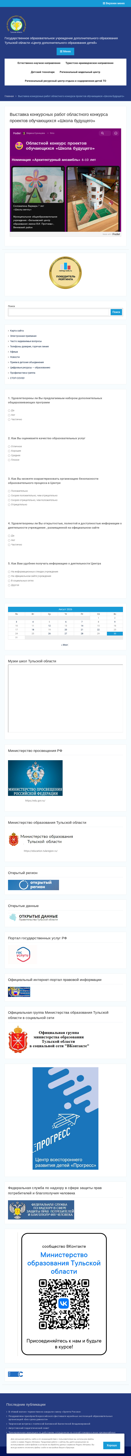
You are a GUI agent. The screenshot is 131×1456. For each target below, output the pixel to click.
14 (82, 626)
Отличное (16, 446)
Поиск (11, 306)
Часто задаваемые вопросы (26, 341)
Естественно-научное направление (39, 63)
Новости (15, 357)
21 (82, 630)
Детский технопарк (43, 72)
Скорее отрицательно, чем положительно (34, 500)
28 (82, 633)
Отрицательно (19, 504)
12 (49, 626)
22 (98, 630)
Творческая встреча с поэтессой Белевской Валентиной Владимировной (49, 1424)
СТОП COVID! (17, 378)
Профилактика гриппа (22, 372)
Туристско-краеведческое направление (89, 63)
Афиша (14, 351)
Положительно (19, 491)
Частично (16, 419)
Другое (15, 585)
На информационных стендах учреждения (34, 571)
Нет (13, 415)
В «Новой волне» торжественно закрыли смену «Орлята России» (45, 1411)
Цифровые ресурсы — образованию (30, 367)
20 (66, 630)
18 (33, 630)
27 (66, 633)
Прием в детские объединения (27, 362)
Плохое (15, 459)
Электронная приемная (23, 336)
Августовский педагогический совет (29, 1428)
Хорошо (112, 1445)
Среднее (15, 455)
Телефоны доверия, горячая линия (29, 346)
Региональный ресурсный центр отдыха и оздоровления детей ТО (65, 80)
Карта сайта (17, 330)
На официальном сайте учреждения (31, 576)
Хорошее (16, 450)
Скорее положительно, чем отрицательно (34, 495)
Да (12, 410)
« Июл (64, 644)
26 (49, 633)
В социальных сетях (22, 580)
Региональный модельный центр (80, 72)
